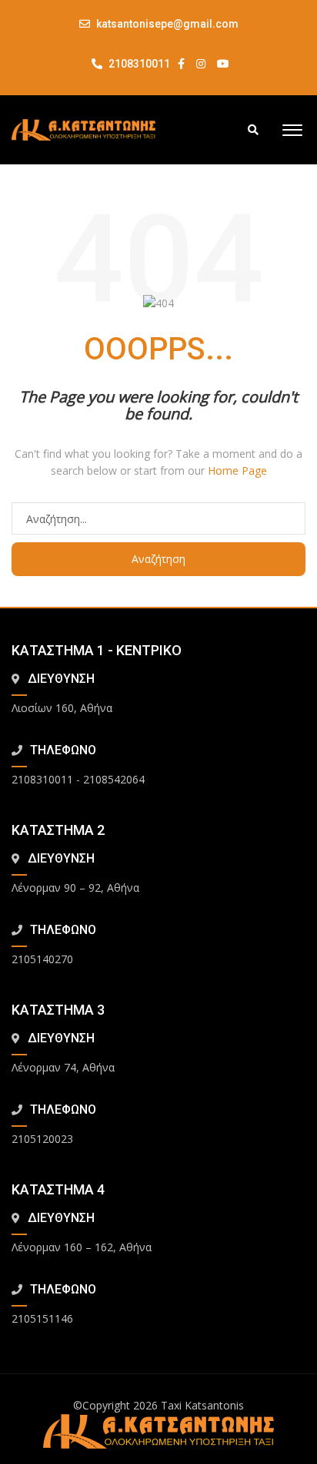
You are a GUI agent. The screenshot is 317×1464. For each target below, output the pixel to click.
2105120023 (42, 1138)
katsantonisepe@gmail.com (167, 24)
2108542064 (114, 779)
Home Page (237, 470)
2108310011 (138, 64)
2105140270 (42, 959)
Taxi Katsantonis (202, 1405)
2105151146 (42, 1318)
